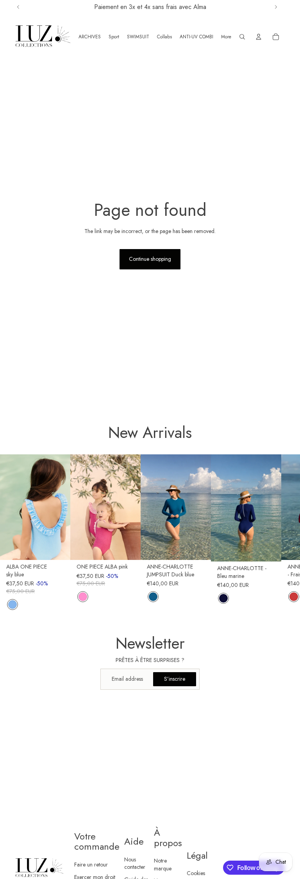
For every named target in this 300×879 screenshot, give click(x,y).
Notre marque (162, 864)
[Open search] (242, 36)
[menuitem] (226, 36)
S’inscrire (174, 679)
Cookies (196, 873)
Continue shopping (150, 259)
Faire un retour (91, 864)
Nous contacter (134, 863)
